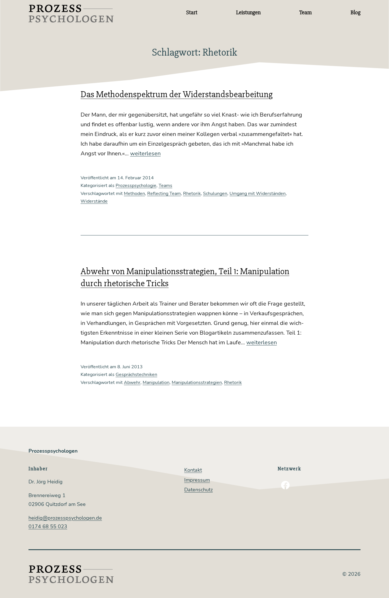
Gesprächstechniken (136, 374)
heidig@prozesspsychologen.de (65, 517)
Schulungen (215, 193)
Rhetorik (192, 193)
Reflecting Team (164, 193)
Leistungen (248, 12)
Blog (356, 12)
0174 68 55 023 (47, 526)
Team (305, 12)
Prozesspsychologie (136, 185)
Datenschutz (198, 489)
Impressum (197, 480)
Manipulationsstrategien (197, 382)
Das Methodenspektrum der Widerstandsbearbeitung (177, 94)
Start (191, 12)
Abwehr (132, 382)
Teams (165, 185)
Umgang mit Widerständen (258, 193)
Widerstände (94, 201)
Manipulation (156, 382)
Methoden (134, 193)
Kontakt (193, 470)
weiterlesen (145, 153)
